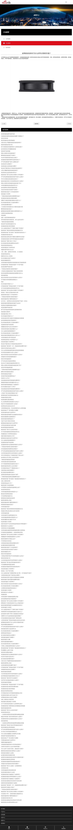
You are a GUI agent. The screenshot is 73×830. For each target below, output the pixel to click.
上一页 (3, 123)
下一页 (69, 123)
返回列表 (36, 123)
